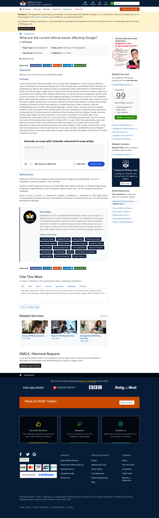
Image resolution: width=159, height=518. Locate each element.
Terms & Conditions (41, 507)
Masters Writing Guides (122, 222)
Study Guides (96, 469)
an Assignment (126, 117)
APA (23, 286)
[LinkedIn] (28, 454)
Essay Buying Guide (99, 478)
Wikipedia (72, 286)
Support (93, 4)
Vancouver (59, 286)
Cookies (69, 507)
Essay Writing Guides (122, 218)
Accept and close (25, 29)
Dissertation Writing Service (72, 465)
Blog (93, 482)
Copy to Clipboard (29, 307)
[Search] (112, 3)
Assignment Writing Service (124, 128)
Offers (78, 9)
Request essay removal (30, 366)
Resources (67, 9)
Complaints (127, 469)
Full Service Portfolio (122, 139)
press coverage (88, 381)
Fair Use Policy (128, 465)
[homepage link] (20, 34)
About (124, 460)
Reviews (46, 9)
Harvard (48, 286)
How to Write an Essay (122, 208)
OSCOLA (83, 286)
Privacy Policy (25, 507)
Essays (94, 460)
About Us (57, 9)
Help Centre (127, 473)
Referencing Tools (120, 215)
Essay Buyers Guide (121, 211)
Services (37, 9)
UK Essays (26, 9)
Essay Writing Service (122, 85)
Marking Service (120, 132)
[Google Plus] (34, 454)
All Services (65, 478)
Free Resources (97, 473)
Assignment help (67, 473)
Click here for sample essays (42, 17)
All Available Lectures (122, 154)
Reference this (28, 58)
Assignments (29, 34)
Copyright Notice (58, 507)
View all (103, 316)
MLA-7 (38, 286)
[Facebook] (21, 454)
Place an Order (128, 9)
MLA (30, 286)
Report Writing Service (122, 125)
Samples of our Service (122, 135)
